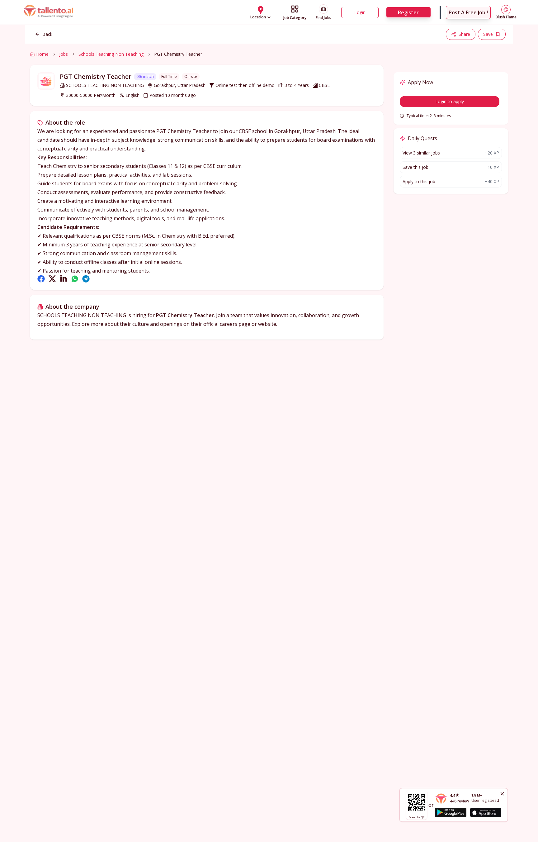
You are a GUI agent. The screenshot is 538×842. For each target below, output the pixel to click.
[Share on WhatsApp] (74, 279)
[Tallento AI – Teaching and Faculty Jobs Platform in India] (49, 12)
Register (408, 12)
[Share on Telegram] (86, 279)
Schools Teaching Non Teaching (111, 54)
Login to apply (449, 101)
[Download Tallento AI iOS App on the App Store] (485, 812)
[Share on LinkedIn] (63, 279)
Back (47, 34)
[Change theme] (506, 9)
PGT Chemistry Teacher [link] (178, 54)
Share (464, 34)
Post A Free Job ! (468, 12)
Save (488, 34)
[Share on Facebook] (41, 279)
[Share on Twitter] (52, 279)
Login (360, 12)
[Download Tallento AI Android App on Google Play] (450, 812)
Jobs (63, 54)
